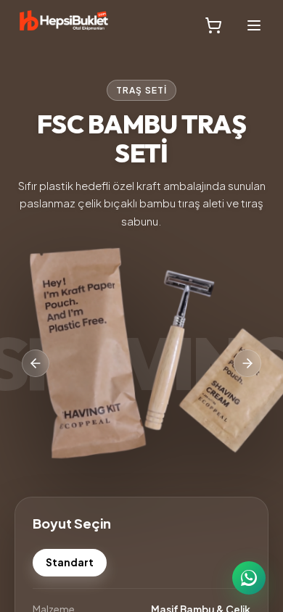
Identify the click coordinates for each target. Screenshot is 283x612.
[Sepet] (213, 25)
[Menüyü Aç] (253, 25)
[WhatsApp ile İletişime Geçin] (249, 578)
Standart (70, 562)
